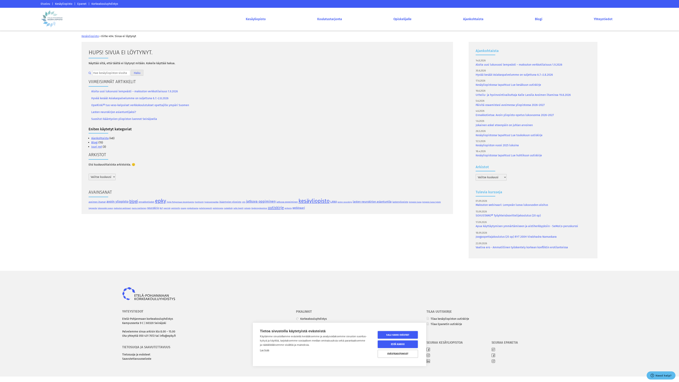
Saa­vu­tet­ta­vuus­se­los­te (136, 358)
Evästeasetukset (397, 353)
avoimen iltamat (97, 202)
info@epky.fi (168, 335)
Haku (137, 73)
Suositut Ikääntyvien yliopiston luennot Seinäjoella (124, 119)
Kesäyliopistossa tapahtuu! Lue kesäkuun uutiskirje (508, 84)
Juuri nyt (96, 146)
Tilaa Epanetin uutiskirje (446, 324)
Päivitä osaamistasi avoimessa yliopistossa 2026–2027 (510, 105)
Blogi (538, 19)
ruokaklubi (228, 208)
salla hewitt (238, 208)
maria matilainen (139, 208)
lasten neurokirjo (345, 202)
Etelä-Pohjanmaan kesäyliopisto (180, 202)
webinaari (298, 208)
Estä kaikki (398, 344)
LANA (333, 201)
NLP (161, 208)
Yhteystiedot (603, 19)
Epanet (81, 3)
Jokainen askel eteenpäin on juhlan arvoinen (504, 125)
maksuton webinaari (122, 208)
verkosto (288, 208)
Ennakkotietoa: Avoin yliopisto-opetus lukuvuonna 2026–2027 (515, 115)
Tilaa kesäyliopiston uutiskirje (449, 318)
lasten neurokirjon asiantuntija (372, 201)
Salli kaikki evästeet (397, 335)
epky (160, 201)
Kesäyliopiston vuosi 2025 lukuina (497, 145)
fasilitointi (199, 202)
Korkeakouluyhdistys (104, 3)
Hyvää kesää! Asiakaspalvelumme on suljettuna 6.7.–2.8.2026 (130, 98)
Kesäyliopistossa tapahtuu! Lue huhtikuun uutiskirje (509, 155)
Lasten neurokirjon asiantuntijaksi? (113, 112)
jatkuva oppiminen (261, 201)
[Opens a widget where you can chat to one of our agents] (661, 375)
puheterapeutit (205, 208)
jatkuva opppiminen (287, 202)
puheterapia (218, 208)
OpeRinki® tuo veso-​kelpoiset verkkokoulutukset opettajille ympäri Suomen (140, 105)
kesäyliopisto (314, 201)
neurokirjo (153, 208)
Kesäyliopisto (63, 3)
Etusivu (45, 3)
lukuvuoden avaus (105, 208)
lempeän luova (415, 202)
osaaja (183, 208)
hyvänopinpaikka (211, 202)
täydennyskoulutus (259, 208)
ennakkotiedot (146, 202)
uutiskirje (276, 207)
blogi (133, 201)
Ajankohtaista (473, 19)
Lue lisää (264, 350)
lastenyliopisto (400, 202)
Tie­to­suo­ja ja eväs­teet (136, 354)
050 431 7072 (147, 335)
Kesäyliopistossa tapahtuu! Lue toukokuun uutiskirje (509, 135)
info (243, 202)
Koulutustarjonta (329, 19)
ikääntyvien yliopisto (230, 202)
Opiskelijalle (402, 19)
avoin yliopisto (117, 201)
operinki (167, 208)
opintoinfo (175, 208)
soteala (247, 208)
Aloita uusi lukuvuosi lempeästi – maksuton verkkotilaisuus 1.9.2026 (134, 91)
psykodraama (192, 208)
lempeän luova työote (431, 202)
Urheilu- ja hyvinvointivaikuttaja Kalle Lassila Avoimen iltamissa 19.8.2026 (523, 95)
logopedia (93, 208)
